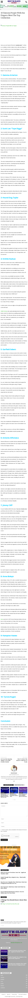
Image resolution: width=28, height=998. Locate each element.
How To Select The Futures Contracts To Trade (21, 760)
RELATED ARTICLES (9, 784)
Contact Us (3, 994)
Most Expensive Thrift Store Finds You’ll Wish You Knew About (14, 795)
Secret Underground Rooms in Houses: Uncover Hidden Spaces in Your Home (23, 795)
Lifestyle (2, 792)
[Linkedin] (11, 22)
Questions (3, 987)
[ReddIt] (14, 22)
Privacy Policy (14, 994)
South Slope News (19, 996)
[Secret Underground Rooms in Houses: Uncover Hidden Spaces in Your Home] (23, 790)
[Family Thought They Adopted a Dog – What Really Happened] (4, 959)
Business (2, 979)
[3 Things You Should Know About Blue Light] (14, 912)
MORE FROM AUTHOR (19, 784)
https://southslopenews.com (14, 774)
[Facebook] (2, 22)
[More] (17, 22)
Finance (2, 985)
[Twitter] (5, 22)
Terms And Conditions (22, 994)
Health (2, 983)
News (2, 975)
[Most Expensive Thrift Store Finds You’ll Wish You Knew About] (14, 790)
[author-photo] (14, 768)
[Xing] (14, 781)
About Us (8, 994)
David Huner (14, 773)
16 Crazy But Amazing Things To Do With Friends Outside (6, 760)
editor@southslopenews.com (16, 942)
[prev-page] (13, 799)
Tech (2, 981)
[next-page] (14, 799)
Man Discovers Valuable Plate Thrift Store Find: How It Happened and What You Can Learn (5, 796)
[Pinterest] (8, 22)
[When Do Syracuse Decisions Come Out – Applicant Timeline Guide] (4, 952)
